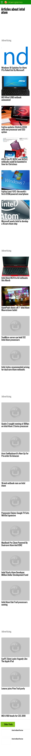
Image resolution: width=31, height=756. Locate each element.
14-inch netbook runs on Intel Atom (13, 484)
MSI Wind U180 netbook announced (11, 98)
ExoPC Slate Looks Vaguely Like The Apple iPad (14, 660)
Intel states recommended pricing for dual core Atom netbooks (15, 368)
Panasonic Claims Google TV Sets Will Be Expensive (15, 514)
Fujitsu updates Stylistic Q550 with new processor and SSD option (14, 129)
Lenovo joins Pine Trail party (13, 688)
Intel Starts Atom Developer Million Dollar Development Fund (14, 573)
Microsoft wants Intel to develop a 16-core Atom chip (14, 222)
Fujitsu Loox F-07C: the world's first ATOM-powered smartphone (14, 193)
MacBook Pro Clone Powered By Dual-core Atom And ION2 (14, 544)
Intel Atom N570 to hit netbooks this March (14, 279)
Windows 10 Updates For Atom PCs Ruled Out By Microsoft (14, 69)
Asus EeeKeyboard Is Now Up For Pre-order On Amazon (14, 454)
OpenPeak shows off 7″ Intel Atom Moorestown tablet (15, 309)
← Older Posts (7, 724)
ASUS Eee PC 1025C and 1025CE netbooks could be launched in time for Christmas (14, 162)
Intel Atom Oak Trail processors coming (14, 603)
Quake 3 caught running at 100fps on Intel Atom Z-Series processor (15, 425)
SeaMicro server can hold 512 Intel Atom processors (13, 338)
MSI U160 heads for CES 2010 (13, 715)
